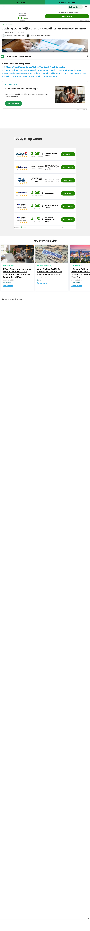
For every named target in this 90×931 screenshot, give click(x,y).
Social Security (44, 265)
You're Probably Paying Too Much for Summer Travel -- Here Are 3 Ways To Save (42, 70)
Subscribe (74, 7)
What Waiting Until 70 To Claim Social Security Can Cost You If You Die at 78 (49, 272)
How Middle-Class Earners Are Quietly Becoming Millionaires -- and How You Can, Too (45, 73)
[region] (45, 925)
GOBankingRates (35, 7)
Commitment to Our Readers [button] (19, 56)
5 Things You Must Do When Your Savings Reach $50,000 (31, 76)
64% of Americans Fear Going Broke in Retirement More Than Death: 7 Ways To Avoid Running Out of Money (17, 273)
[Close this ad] (88, 918)
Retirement (9, 25)
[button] (86, 7)
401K (3, 25)
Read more (8, 285)
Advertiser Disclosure (81, 25)
